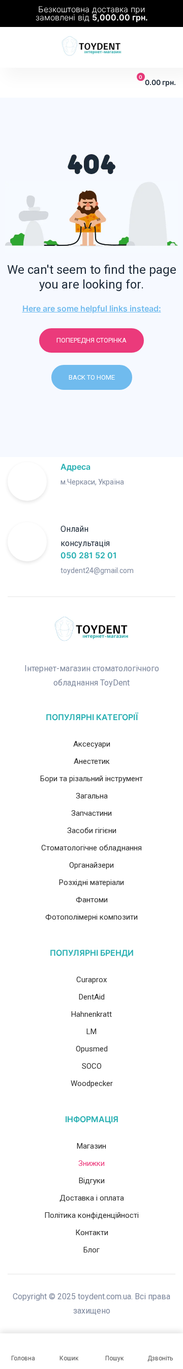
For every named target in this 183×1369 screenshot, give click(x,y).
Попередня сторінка (91, 340)
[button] (13, 82)
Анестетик (92, 761)
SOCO (92, 1066)
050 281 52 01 (88, 555)
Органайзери (91, 865)
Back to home (92, 377)
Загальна (92, 796)
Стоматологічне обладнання (91, 847)
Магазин (91, 1146)
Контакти (91, 1232)
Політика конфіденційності (91, 1215)
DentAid (92, 997)
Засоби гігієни (91, 830)
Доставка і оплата (91, 1198)
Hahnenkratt (91, 1014)
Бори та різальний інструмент (91, 778)
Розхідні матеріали (91, 882)
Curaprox (91, 979)
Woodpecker (92, 1083)
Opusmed (92, 1048)
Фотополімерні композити (91, 917)
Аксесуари (91, 744)
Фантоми (92, 899)
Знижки (91, 1163)
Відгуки (92, 1180)
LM (91, 1031)
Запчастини (91, 813)
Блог (91, 1249)
